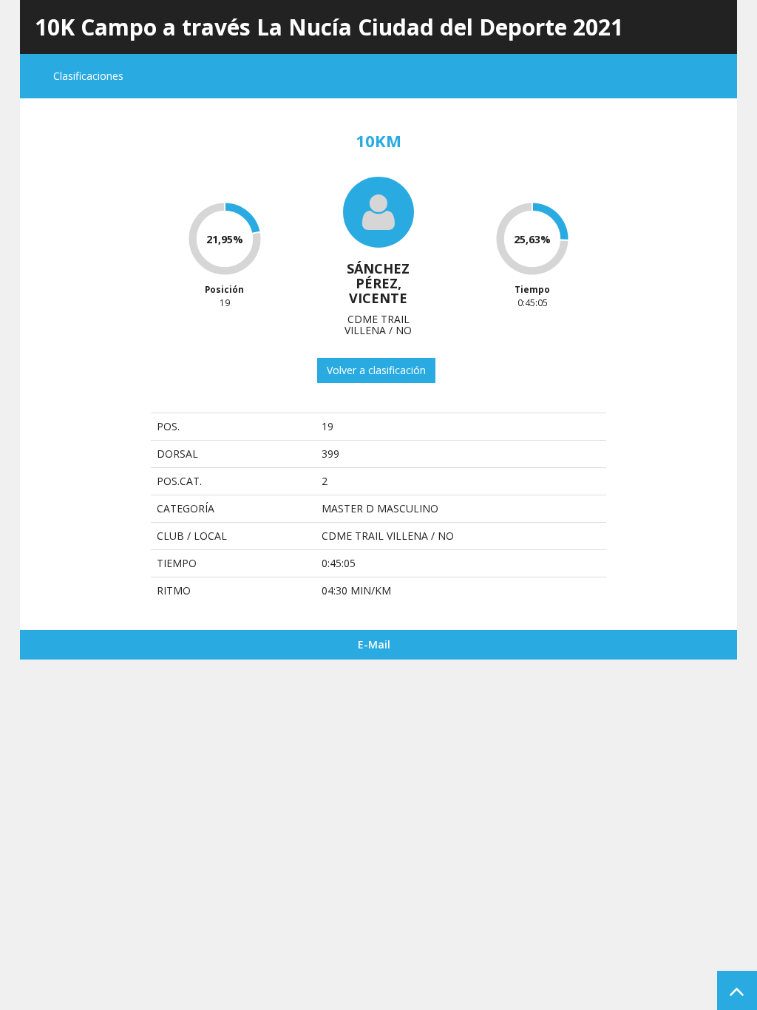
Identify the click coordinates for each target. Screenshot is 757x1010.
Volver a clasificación (376, 370)
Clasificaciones (88, 76)
